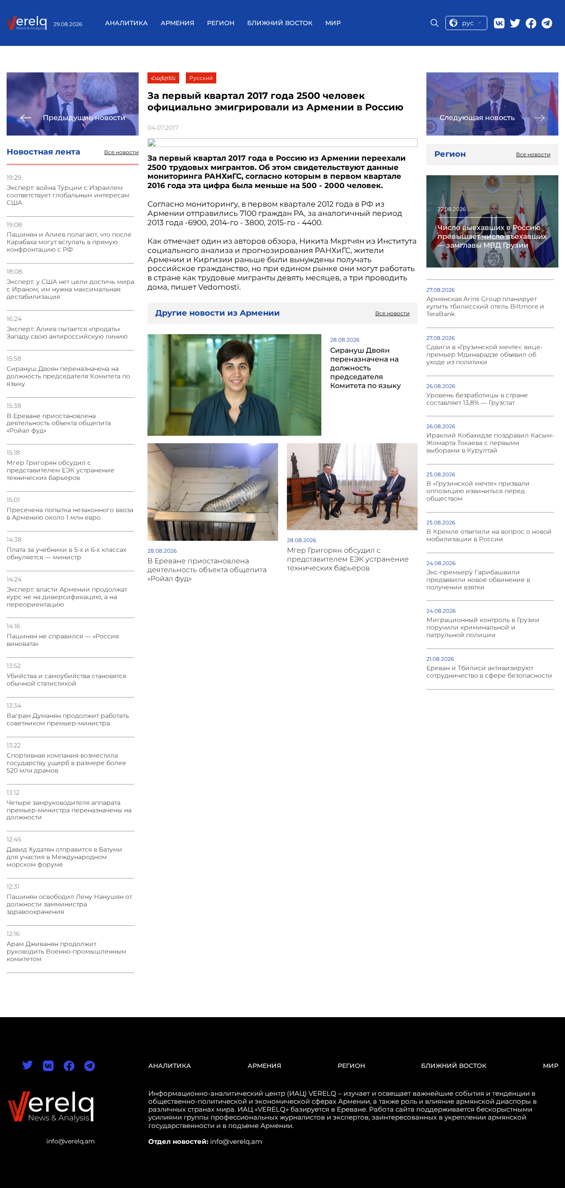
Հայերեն (163, 78)
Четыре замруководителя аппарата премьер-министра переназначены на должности (69, 810)
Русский (201, 78)
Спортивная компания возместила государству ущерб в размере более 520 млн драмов (66, 763)
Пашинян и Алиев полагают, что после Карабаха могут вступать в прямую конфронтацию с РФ (69, 242)
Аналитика (126, 23)
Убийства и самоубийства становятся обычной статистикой (66, 679)
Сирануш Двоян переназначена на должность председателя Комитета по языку (68, 376)
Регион (220, 23)
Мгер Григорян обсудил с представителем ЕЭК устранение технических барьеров (60, 470)
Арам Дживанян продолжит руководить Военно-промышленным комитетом (66, 951)
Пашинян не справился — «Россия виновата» (63, 640)
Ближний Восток (280, 23)
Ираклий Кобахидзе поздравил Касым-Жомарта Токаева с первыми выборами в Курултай (490, 443)
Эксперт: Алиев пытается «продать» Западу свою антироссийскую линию (67, 332)
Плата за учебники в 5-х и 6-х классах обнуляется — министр (66, 553)
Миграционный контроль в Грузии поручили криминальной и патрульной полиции (482, 627)
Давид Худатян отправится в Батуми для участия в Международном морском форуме (64, 857)
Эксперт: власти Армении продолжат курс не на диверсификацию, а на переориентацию (67, 597)
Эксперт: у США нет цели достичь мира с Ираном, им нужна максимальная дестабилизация (70, 289)
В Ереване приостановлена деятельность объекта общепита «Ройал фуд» (59, 423)
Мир (333, 23)
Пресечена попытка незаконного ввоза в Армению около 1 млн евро (70, 513)
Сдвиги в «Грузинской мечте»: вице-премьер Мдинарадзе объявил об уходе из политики (484, 354)
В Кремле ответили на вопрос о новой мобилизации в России (489, 535)
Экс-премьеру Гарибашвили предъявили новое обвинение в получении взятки (478, 580)
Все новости (121, 152)
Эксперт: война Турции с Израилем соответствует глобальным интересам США (68, 195)
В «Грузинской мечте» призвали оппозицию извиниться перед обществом (478, 491)
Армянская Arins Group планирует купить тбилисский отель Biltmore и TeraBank (485, 306)
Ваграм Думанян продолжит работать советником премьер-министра (68, 719)
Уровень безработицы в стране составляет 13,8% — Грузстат (477, 399)
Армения (177, 23)
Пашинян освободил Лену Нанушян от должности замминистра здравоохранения (69, 904)
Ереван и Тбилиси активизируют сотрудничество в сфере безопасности (489, 671)
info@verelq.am (70, 1141)
